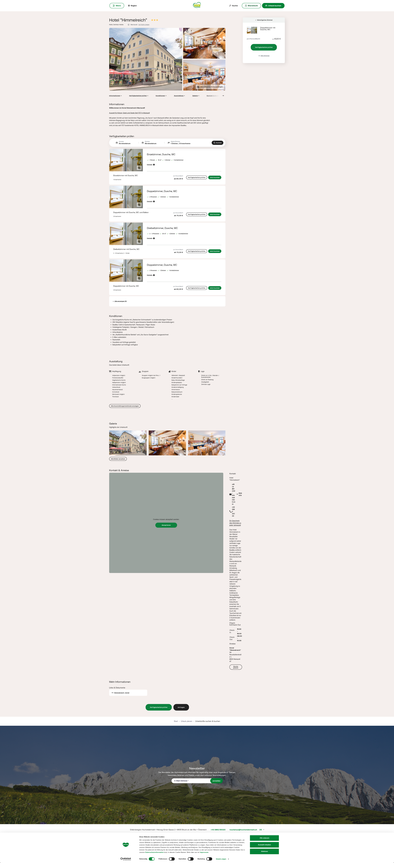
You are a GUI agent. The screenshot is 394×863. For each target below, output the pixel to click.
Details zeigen (221, 859)
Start (176, 721)
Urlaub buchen (274, 6)
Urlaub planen (186, 721)
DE (260, 830)
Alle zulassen (264, 838)
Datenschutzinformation (154, 852)
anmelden (216, 781)
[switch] (172, 859)
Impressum (204, 852)
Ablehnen (264, 851)
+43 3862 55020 (218, 830)
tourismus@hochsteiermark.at (243, 830)
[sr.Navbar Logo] (197, 5)
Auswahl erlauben (264, 845)
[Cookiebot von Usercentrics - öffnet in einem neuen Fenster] (126, 859)
